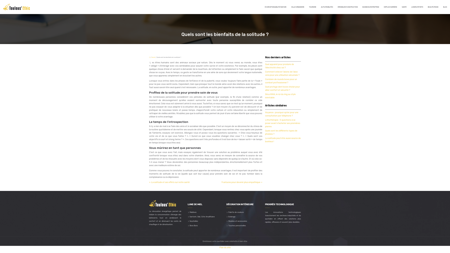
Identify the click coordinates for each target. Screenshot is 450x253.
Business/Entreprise (370, 7)
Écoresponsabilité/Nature (276, 7)
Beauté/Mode (433, 7)
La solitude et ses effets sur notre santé (170, 182)
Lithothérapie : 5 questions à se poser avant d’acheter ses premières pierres (282, 123)
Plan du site (225, 247)
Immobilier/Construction (348, 7)
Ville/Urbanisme (297, 7)
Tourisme (312, 7)
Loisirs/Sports (417, 7)
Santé (404, 7)
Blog (445, 7)
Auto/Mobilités (327, 7)
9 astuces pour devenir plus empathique (240, 182)
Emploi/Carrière (390, 7)
